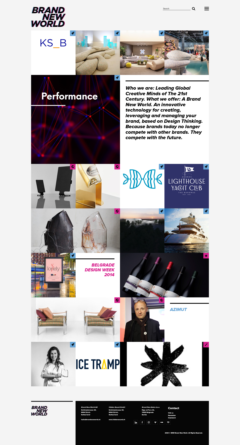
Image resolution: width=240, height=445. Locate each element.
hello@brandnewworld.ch (90, 420)
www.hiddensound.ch (117, 420)
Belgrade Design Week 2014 (99, 270)
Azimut (178, 309)
